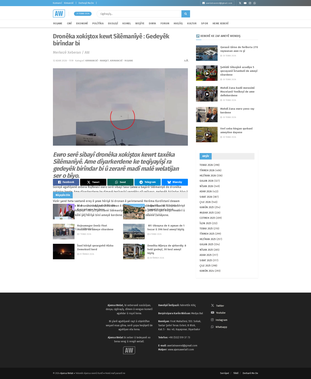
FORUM (165, 23)
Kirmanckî (68, 3)
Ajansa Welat (66, 373)
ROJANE (57, 23)
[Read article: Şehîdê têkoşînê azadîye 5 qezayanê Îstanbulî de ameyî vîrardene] (207, 73)
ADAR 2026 (206, 191)
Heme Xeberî (220, 23)
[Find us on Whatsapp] (255, 3)
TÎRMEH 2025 (207, 233)
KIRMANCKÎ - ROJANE (121, 60)
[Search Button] (185, 13)
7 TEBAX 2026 (85, 234)
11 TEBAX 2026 (155, 214)
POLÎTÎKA (97, 23)
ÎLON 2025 (205, 223)
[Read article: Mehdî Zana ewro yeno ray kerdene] (207, 114)
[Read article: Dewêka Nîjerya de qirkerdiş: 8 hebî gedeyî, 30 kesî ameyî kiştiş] (134, 251)
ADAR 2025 (206, 255)
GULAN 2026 (206, 180)
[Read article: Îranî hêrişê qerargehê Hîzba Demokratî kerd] (64, 251)
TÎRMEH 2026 (207, 170)
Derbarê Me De (250, 373)
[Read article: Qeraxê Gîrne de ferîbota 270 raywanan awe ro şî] (207, 53)
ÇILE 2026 (205, 202)
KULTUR (192, 23)
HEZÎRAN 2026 (208, 175)
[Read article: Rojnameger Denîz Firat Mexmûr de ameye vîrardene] (64, 231)
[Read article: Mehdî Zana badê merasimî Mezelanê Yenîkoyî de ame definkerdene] (207, 94)
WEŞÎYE (139, 23)
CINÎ (69, 23)
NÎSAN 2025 (206, 249)
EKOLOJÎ (113, 23)
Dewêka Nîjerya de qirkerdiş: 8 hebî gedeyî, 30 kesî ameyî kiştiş (166, 249)
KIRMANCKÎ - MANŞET (97, 60)
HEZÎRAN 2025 (208, 239)
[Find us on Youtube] (245, 3)
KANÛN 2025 (207, 207)
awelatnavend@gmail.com (219, 3)
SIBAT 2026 (206, 196)
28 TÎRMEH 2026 (156, 258)
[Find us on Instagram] (250, 3)
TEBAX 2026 (206, 165)
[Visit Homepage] (59, 13)
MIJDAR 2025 (207, 212)
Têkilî (235, 373)
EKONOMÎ (82, 23)
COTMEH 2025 (207, 217)
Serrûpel (224, 373)
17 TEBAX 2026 (85, 214)
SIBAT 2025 (206, 260)
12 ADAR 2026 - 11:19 (63, 60)
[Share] (66, 182)
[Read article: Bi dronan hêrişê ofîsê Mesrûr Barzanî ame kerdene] (64, 211)
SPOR (204, 23)
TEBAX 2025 (206, 228)
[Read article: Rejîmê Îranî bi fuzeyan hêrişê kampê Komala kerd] (134, 211)
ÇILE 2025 (205, 265)
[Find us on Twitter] (240, 3)
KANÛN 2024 (207, 270)
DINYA (152, 23)
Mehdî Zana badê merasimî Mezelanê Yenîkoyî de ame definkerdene (237, 91)
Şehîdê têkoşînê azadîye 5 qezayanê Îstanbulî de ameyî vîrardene (238, 71)
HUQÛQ (178, 23)
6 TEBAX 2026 (155, 234)
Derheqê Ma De (86, 3)
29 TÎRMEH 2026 (86, 254)
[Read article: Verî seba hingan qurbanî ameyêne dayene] (207, 134)
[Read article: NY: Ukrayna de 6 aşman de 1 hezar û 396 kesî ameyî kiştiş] (134, 231)
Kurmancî (57, 3)
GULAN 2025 (206, 244)
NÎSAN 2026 (206, 186)
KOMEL (126, 23)
